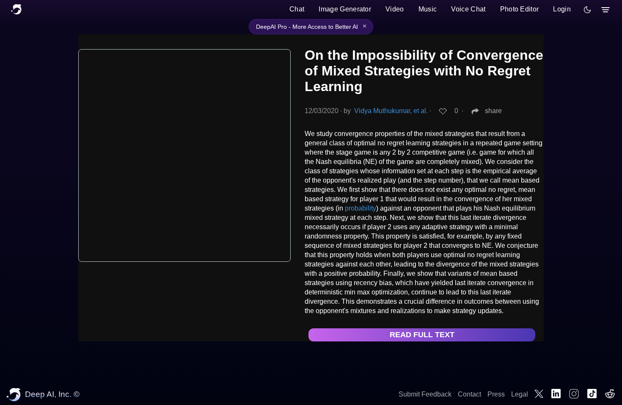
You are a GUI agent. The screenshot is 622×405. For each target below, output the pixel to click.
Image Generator (345, 9)
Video (394, 9)
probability (360, 208)
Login (562, 9)
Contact (469, 394)
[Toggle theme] (587, 10)
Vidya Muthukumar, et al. (391, 110)
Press (496, 394)
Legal (519, 394)
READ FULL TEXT (422, 334)
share (493, 110)
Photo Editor (519, 9)
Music (427, 9)
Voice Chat (468, 9)
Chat (296, 9)
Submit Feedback (425, 394)
